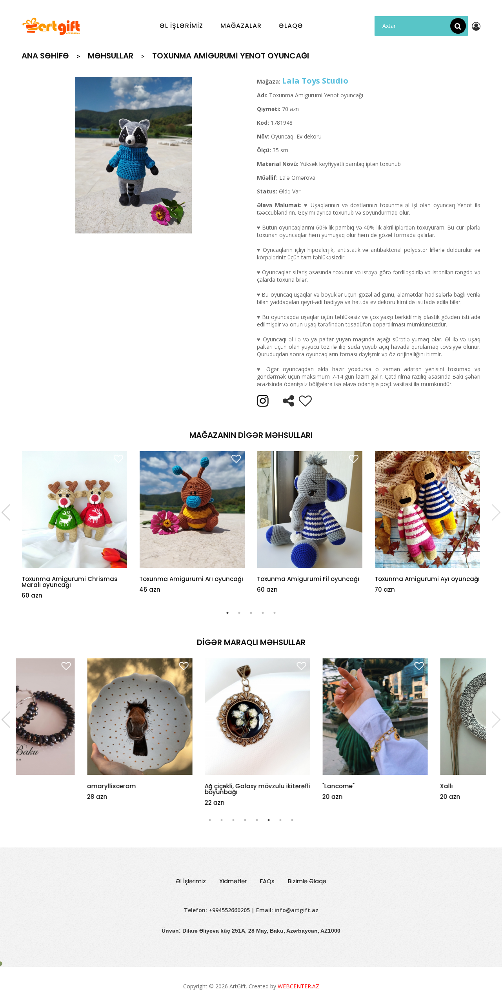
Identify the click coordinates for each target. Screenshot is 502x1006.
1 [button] (227, 613)
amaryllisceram (46, 786)
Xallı (381, 786)
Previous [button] (10, 512)
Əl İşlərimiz (191, 881)
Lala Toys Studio (315, 80)
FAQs (267, 881)
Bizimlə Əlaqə (307, 881)
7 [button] (280, 820)
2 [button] (239, 613)
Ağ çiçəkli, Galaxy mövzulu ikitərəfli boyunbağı (192, 789)
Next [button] (492, 512)
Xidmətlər (233, 881)
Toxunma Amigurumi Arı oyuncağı (191, 579)
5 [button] (274, 613)
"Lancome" (273, 786)
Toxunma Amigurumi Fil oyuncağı (308, 579)
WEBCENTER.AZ (298, 986)
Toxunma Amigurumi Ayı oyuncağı (427, 579)
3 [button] (251, 613)
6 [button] (269, 820)
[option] (133, 155)
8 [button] (292, 820)
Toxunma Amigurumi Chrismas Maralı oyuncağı (70, 582)
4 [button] (263, 613)
